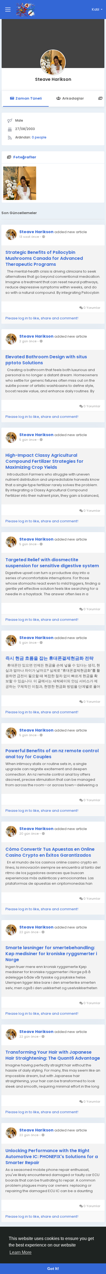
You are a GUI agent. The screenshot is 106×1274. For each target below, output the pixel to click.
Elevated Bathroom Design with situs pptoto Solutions (46, 360)
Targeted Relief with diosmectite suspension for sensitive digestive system (52, 563)
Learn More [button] (21, 1252)
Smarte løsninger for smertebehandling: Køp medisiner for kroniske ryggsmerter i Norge (51, 954)
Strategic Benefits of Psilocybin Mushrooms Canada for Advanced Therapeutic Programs (44, 258)
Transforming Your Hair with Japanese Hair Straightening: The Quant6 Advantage (52, 1055)
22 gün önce (28, 932)
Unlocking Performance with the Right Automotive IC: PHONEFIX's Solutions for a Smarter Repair (51, 1157)
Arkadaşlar (73, 98)
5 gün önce (27, 439)
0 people (39, 137)
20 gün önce (29, 833)
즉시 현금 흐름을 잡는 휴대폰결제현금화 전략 (49, 658)
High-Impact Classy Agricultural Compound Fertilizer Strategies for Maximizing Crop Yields (44, 461)
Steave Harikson (53, 79)
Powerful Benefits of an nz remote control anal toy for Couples (52, 754)
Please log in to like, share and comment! (41, 318)
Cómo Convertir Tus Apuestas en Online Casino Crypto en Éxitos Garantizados (50, 852)
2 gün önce (27, 341)
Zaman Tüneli (28, 98)
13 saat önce (29, 237)
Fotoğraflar (24, 157)
